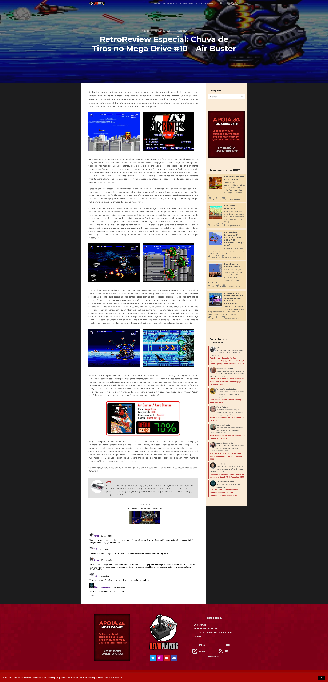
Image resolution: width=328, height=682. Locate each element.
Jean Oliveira (221, 464)
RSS (226, 651)
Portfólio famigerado (224, 368)
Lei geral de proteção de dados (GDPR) (213, 633)
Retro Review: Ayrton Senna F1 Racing (225, 399)
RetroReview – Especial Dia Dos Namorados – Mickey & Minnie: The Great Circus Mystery (227, 361)
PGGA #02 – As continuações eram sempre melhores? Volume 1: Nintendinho (233, 298)
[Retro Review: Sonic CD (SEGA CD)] (216, 190)
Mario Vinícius (222, 407)
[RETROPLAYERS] (97, 3)
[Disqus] (143, 563)
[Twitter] (232, 3)
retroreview (181, 31)
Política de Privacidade (205, 629)
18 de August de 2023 (235, 477)
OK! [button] (321, 677)
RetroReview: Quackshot (220, 417)
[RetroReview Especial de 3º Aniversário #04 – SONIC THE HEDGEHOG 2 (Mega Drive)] (216, 246)
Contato (198, 636)
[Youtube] (167, 658)
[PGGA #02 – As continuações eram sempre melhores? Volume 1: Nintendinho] (216, 307)
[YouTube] (236, 3)
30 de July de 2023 (229, 495)
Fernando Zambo (223, 425)
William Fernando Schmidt (227, 389)
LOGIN (202, 651)
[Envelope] (174, 658)
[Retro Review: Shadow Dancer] (216, 278)
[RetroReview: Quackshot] (216, 219)
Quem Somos (200, 625)
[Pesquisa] (221, 3)
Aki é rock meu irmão (225, 482)
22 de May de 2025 (217, 402)
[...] (213, 195)
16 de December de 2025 (234, 364)
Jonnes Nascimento (224, 443)
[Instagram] (229, 3)
